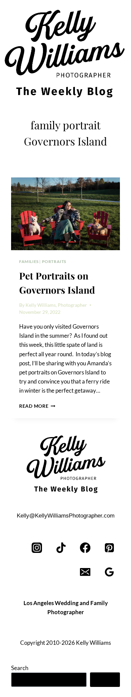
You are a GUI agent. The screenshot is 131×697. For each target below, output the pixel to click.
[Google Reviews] (109, 572)
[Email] (85, 572)
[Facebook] (85, 548)
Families (29, 261)
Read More (37, 406)
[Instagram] (37, 548)
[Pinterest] (109, 548)
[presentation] (65, 213)
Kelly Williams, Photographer (56, 305)
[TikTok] (61, 548)
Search (19, 667)
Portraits (54, 261)
